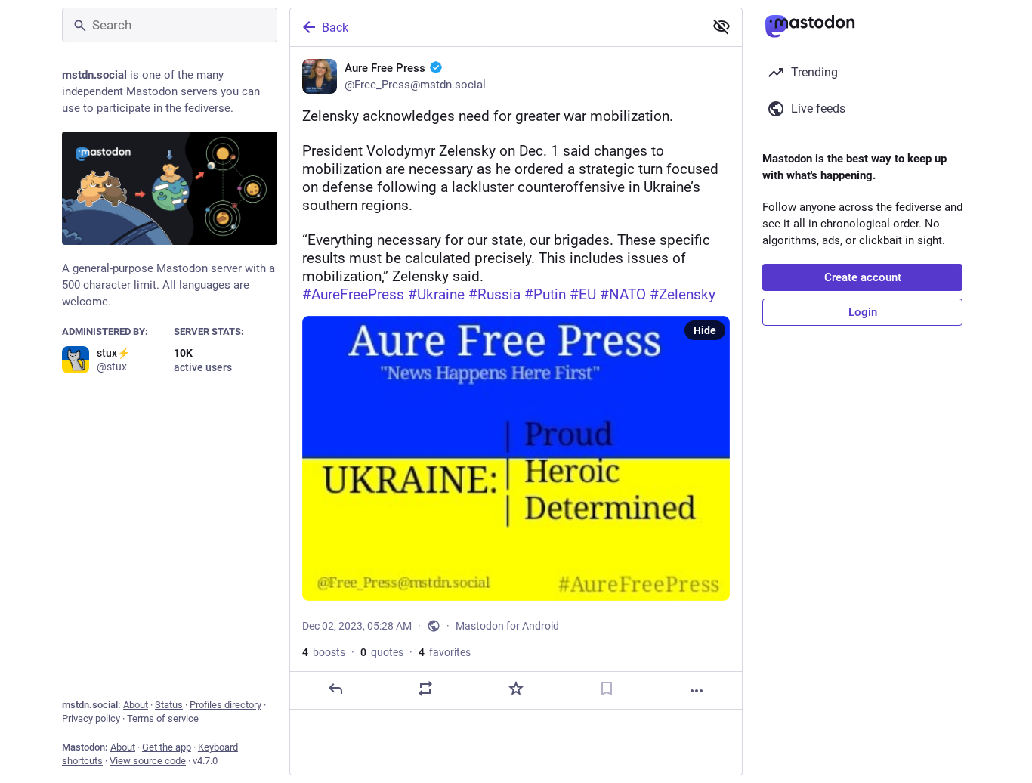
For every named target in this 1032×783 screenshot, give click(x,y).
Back (335, 27)
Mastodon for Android (507, 626)
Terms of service (163, 718)
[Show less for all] (721, 26)
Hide (705, 330)
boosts (323, 652)
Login (862, 312)
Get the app (166, 747)
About (135, 704)
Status (169, 704)
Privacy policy (91, 718)
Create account (862, 277)
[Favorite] (516, 688)
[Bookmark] (607, 688)
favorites (445, 652)
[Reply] (335, 688)
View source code (148, 760)
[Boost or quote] (425, 688)
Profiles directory (225, 704)
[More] (696, 691)
